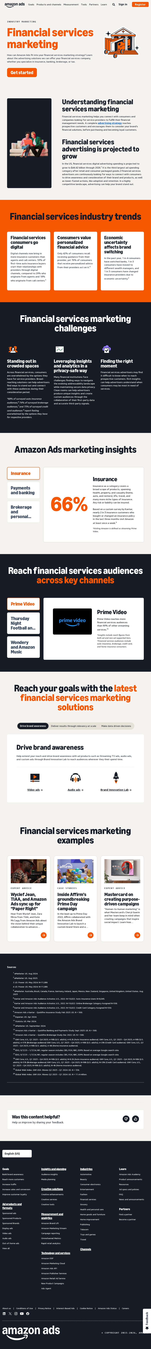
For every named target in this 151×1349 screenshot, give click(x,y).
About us (6, 1308)
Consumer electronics (90, 1184)
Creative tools (47, 1204)
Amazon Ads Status (107, 1308)
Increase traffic (9, 1184)
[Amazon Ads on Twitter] (10, 1314)
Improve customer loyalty (14, 1194)
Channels (85, 1249)
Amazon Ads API (49, 1268)
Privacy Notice (44, 1308)
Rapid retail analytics (50, 1243)
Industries (86, 1169)
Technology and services (55, 1253)
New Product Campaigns (52, 1283)
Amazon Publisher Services (54, 1273)
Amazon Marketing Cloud (53, 1263)
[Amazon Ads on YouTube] (22, 1314)
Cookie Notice (86, 1308)
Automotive (85, 1174)
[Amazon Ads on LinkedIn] (4, 1314)
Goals (31, 4)
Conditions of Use (24, 1308)
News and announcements (131, 1199)
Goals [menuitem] (5, 1169)
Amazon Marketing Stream (54, 1228)
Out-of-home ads (10, 1243)
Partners (94, 4)
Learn (104, 4)
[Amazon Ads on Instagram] (16, 1314)
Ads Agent (46, 1288)
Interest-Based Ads (65, 1308)
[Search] (113, 4)
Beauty (83, 1179)
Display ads (7, 1228)
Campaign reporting (50, 1233)
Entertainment (87, 1189)
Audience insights (49, 1174)
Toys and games (88, 1234)
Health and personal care (92, 1209)
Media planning (48, 1179)
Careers (125, 1308)
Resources (124, 1184)
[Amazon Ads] (12, 4)
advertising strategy (110, 123)
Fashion (83, 1194)
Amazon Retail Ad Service (53, 1278)
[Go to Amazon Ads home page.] (31, 1333)
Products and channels (49, 4)
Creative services (49, 1199)
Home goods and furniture (92, 1214)
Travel (83, 1239)
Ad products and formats (12, 1206)
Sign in (123, 4)
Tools (84, 4)
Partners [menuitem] (124, 1209)
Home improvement (89, 1219)
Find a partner (125, 1214)
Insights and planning (53, 1169)
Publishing (85, 1224)
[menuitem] (17, 1229)
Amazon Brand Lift (50, 1223)
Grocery (83, 1204)
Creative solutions (52, 1189)
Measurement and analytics (52, 1216)
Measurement (71, 4)
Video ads (7, 1233)
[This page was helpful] (135, 1119)
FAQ (121, 1194)
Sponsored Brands (10, 1223)
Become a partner (127, 1219)
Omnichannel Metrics (51, 1238)
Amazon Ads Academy (129, 1174)
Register (140, 4)
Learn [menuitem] (122, 1169)
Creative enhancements (52, 1194)
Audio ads (7, 1238)
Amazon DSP (47, 1258)
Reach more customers (13, 1179)
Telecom (84, 1229)
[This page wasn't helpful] (126, 1119)
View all (6, 1248)
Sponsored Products (11, 1218)
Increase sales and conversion (16, 1189)
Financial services (88, 1199)
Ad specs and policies (129, 1189)
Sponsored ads (9, 1213)
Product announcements (130, 1179)
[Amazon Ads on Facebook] (27, 1314)
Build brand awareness (12, 1174)
